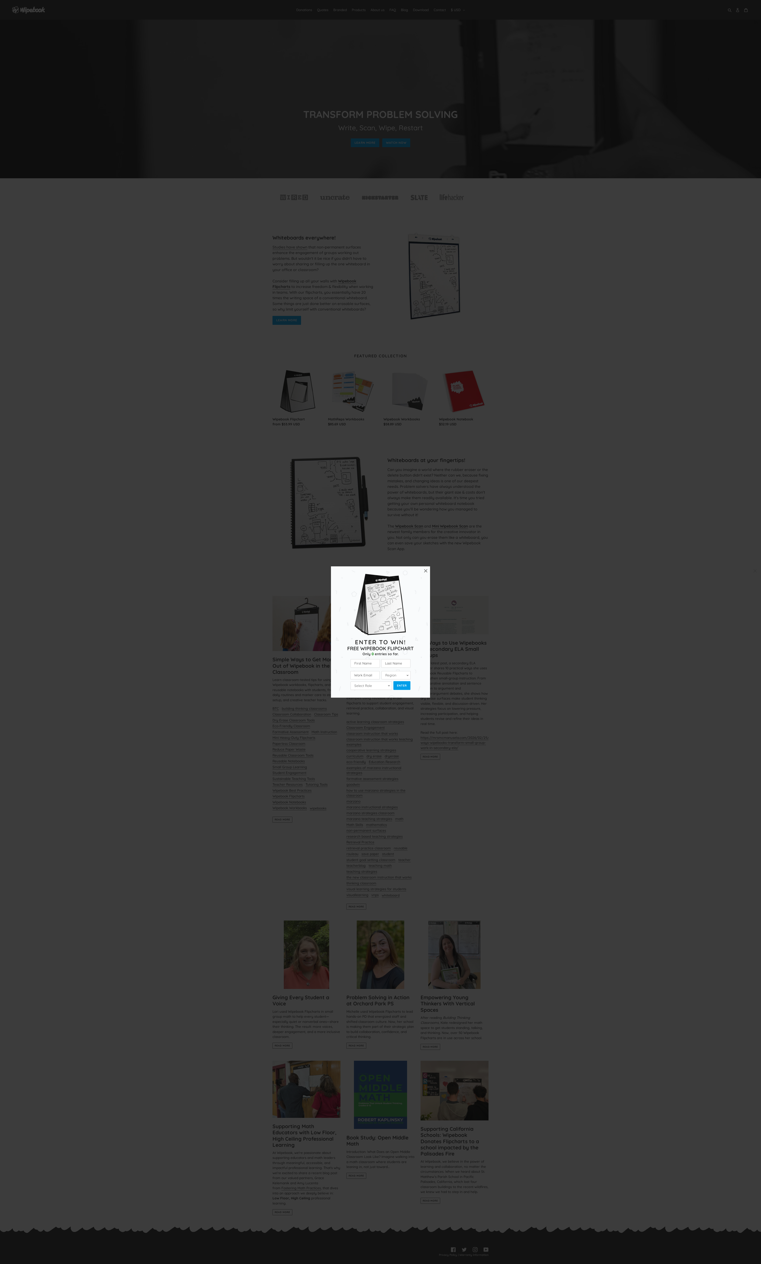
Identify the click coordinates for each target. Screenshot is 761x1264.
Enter (402, 685)
